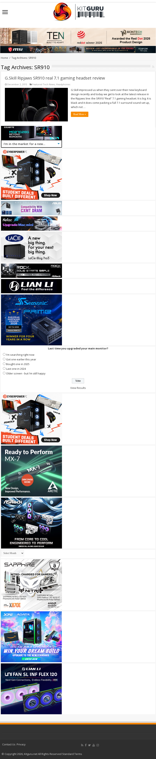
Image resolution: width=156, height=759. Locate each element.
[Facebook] (85, 745)
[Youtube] (93, 745)
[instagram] (97, 745)
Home (4, 58)
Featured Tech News (43, 84)
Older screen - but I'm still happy (26, 373)
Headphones (63, 84)
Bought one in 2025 (17, 364)
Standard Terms (72, 754)
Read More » (79, 114)
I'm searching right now (20, 355)
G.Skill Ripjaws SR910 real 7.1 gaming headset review (55, 78)
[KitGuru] (78, 10)
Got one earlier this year (21, 359)
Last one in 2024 (16, 369)
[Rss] (82, 745)
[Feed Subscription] (153, 67)
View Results (78, 388)
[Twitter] (89, 745)
